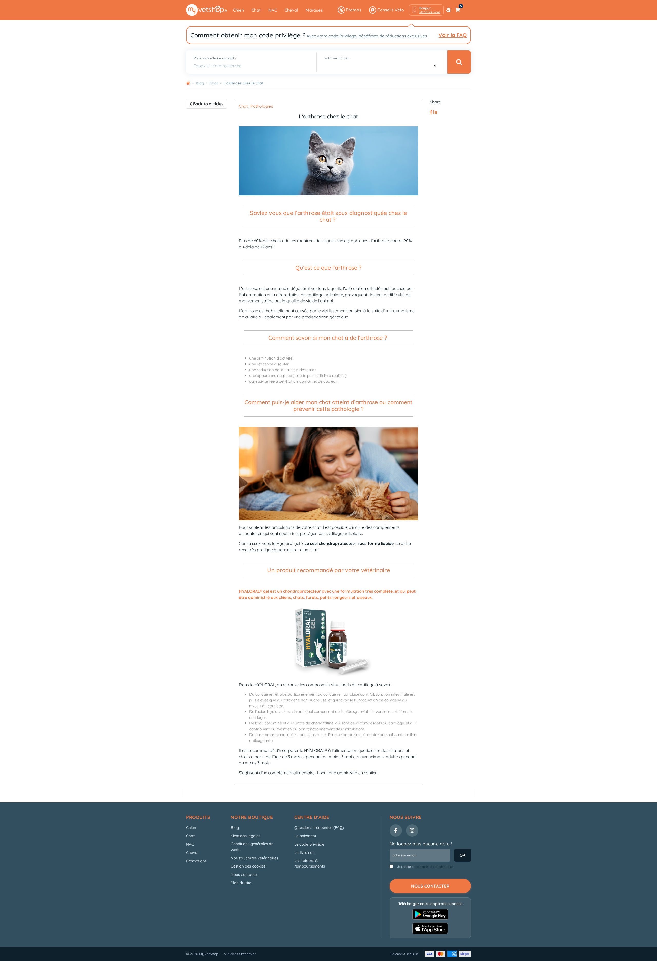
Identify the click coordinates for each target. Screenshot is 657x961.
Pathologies (261, 106)
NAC (272, 10)
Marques (314, 10)
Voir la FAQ (453, 35)
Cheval (291, 10)
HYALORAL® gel (254, 591)
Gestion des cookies (248, 866)
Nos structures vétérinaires (254, 857)
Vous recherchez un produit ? (215, 58)
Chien (238, 10)
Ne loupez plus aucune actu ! (421, 844)
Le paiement (305, 835)
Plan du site (241, 882)
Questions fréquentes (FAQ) (319, 827)
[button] (426, 10)
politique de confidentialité (434, 867)
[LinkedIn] (435, 112)
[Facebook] (431, 112)
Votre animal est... (337, 58)
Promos (353, 9)
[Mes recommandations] (448, 10)
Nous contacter (244, 874)
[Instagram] (412, 830)
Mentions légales (245, 835)
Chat (256, 10)
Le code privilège (309, 844)
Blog (235, 827)
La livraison (304, 852)
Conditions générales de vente (252, 846)
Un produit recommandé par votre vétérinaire (328, 570)
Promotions (196, 861)
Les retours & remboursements (309, 863)
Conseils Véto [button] (390, 9)
